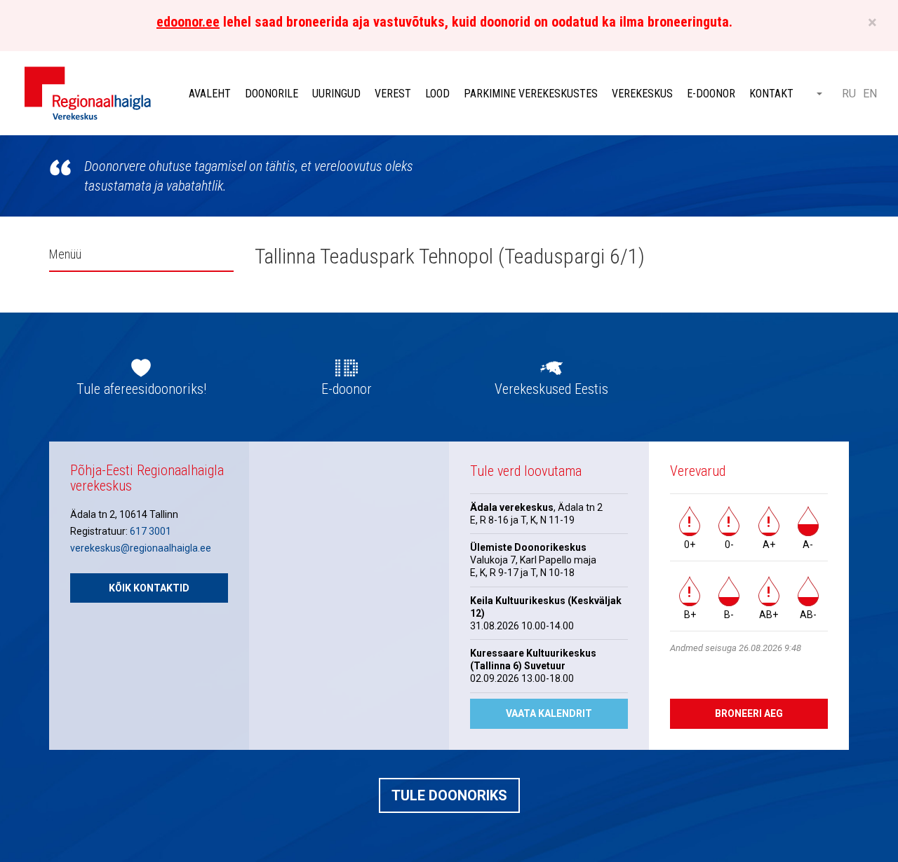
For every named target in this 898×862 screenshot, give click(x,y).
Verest (393, 93)
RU (849, 93)
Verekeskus (642, 93)
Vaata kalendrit (549, 713)
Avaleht (210, 93)
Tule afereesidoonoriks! (141, 389)
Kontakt (771, 93)
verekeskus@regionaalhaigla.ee (140, 548)
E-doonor (711, 93)
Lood (437, 93)
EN (870, 93)
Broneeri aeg (749, 713)
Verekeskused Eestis (551, 389)
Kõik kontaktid (149, 588)
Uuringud (336, 93)
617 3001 (150, 531)
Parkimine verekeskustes (531, 93)
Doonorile (271, 93)
